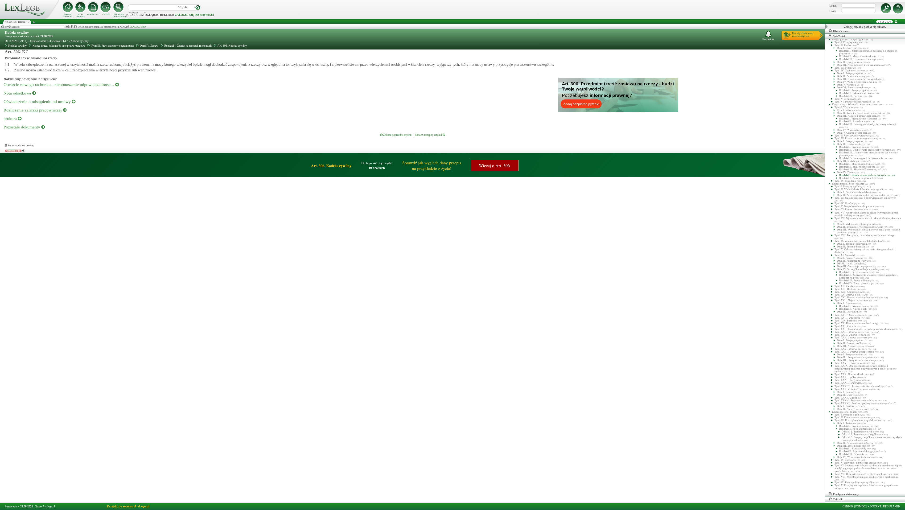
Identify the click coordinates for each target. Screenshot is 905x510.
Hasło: (833, 11)
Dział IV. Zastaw (149, 45)
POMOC (860, 506)
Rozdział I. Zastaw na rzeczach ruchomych (188, 45)
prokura (11, 118)
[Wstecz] (6, 26)
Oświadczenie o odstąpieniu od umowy (38, 101)
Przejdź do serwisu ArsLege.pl (128, 506)
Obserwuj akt (768, 39)
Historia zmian (841, 31)
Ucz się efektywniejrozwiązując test (802, 34)
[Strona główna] (29, 18)
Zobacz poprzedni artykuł (397, 134)
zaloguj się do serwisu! (194, 14)
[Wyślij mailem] (71, 26)
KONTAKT (874, 506)
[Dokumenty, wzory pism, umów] (93, 7)
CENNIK (106, 14)
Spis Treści (839, 36)
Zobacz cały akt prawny (20, 145)
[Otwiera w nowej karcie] (22, 150)
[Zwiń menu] (896, 21)
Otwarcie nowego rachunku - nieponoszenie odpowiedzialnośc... (59, 84)
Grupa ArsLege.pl (45, 506)
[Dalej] (9, 26)
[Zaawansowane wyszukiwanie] (118, 7)
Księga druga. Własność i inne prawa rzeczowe (59, 45)
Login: (833, 5)
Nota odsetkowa (18, 93)
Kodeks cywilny (17, 32)
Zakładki (838, 499)
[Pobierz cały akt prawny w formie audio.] (75, 26)
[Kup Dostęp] (106, 7)
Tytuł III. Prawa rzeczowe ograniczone (112, 45)
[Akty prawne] (80, 7)
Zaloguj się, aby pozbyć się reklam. (865, 27)
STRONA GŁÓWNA (68, 15)
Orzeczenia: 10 (13, 151)
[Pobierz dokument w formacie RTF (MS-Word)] (67, 26)
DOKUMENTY (93, 14)
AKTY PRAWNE (81, 15)
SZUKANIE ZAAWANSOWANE (118, 15)
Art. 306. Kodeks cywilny (232, 45)
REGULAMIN (891, 506)
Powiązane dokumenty (846, 494)
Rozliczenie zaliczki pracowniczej (33, 110)
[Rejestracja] (898, 8)
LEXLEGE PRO (138, 26)
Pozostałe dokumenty (22, 127)
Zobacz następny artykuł (429, 134)
